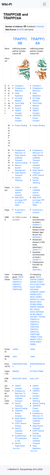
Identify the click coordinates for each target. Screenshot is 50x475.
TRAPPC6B (20, 40)
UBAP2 (33, 339)
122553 (15, 349)
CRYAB (33, 282)
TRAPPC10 (17, 279)
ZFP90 (32, 341)
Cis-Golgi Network (18, 99)
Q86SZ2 (15, 371)
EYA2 (36, 284)
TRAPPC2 (16, 284)
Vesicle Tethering (18, 178)
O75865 (40, 371)
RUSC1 (37, 309)
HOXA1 (42, 292)
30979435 (36, 237)
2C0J (32, 378)
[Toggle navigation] (44, 4)
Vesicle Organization (20, 444)
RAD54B (40, 306)
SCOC (32, 311)
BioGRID (20, 29)
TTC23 (39, 336)
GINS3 (38, 287)
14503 (32, 356)
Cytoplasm (19, 85)
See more (16, 448)
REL (31, 309)
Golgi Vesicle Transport (20, 173)
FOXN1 (42, 284)
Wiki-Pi (7, 4)
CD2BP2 (40, 279)
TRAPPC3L (17, 287)
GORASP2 (34, 292)
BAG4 (38, 277)
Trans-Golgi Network (19, 104)
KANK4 (39, 297)
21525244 (39, 26)
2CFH (19, 378)
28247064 (36, 269)
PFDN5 (33, 304)
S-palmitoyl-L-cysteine (20, 211)
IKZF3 (39, 294)
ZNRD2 (33, 344)
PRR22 (39, 304)
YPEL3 (39, 339)
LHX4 (42, 299)
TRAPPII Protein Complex (18, 118)
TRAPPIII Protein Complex (36, 118)
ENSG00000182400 (19, 365)
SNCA (20, 277)
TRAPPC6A (38, 40)
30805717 (36, 249)
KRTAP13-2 (34, 299)
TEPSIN (41, 316)
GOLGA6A (34, 289)
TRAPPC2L (34, 326)
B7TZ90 (33, 371)
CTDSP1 (40, 282)
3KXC (24, 378)
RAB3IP (33, 306)
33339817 (36, 224)
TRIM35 (33, 336)
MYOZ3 (33, 301)
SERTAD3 (40, 311)
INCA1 (32, 297)
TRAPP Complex (18, 111)
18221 (14, 356)
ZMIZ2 (38, 341)
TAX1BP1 (34, 316)
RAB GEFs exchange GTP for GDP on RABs (21, 201)
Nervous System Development (20, 167)
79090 (32, 349)
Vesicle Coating (21, 162)
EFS (32, 284)
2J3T (37, 378)
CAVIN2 (33, 279)
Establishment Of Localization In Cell (21, 438)
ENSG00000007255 (37, 365)
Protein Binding (21, 125)
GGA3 (32, 287)
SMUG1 (39, 314)
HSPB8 (33, 294)
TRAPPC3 (34, 329)
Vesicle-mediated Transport (36, 165)
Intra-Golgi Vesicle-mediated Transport (36, 439)
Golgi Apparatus (19, 94)
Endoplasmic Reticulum (20, 89)
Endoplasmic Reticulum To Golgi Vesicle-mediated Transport (20, 155)
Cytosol (18, 108)
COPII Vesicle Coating (38, 176)
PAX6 (39, 301)
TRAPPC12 (17, 282)
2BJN (14, 378)
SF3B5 (33, 314)
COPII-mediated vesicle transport (18, 191)
